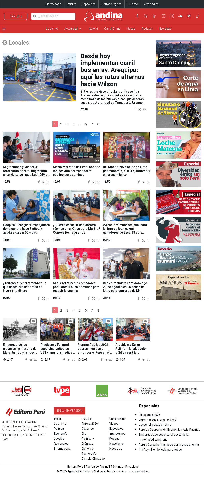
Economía (60, 433)
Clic (84, 433)
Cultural (87, 418)
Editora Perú (75, 466)
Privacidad (132, 466)
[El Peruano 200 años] (178, 287)
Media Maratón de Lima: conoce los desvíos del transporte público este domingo (76, 170)
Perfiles (71, 4)
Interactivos (117, 433)
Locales (59, 438)
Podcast (147, 28)
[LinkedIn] (154, 16)
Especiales (89, 4)
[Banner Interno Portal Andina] (178, 84)
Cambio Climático (93, 458)
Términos (117, 466)
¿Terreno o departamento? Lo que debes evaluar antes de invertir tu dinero (24, 287)
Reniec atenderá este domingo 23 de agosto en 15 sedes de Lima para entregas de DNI (125, 287)
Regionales (61, 443)
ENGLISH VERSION (69, 410)
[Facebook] (137, 16)
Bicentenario (53, 4)
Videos (131, 28)
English (16, 16)
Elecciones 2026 (149, 415)
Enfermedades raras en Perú (157, 419)
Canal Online (112, 28)
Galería (93, 28)
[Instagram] (172, 16)
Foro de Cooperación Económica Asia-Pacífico (169, 429)
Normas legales (111, 4)
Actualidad (73, 29)
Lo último (52, 28)
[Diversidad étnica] (178, 174)
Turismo (132, 4)
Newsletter (165, 28)
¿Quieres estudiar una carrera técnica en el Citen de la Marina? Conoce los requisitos (76, 228)
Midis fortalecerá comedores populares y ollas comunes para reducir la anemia (76, 287)
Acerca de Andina (97, 466)
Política (59, 428)
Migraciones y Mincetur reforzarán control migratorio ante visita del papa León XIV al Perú (25, 172)
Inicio (57, 418)
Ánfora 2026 (90, 423)
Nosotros (115, 448)
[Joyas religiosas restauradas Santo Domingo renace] (178, 54)
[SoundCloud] (180, 16)
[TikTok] (198, 16)
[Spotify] (189, 16)
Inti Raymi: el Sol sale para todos (160, 449)
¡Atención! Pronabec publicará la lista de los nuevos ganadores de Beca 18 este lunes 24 (125, 230)
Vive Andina (151, 4)
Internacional (62, 448)
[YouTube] (163, 16)
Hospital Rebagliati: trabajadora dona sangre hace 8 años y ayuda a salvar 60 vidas (26, 228)
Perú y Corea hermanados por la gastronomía (169, 444)
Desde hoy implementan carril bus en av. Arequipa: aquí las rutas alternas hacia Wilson (112, 70)
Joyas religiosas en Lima (155, 424)
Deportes (88, 428)
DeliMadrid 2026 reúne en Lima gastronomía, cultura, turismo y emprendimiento (126, 170)
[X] (146, 16)
